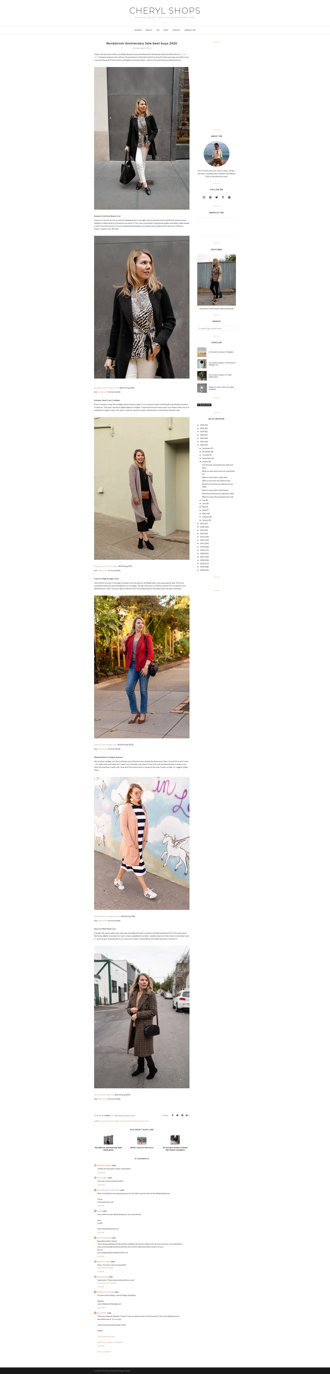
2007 (202, 557)
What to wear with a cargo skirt (214, 477)
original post (103, 392)
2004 (202, 567)
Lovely (99, 1211)
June (204, 503)
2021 (202, 441)
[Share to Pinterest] (182, 1115)
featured (114, 1121)
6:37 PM (100, 1346)
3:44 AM (100, 1232)
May (204, 507)
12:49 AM (101, 1185)
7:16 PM (100, 1287)
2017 (202, 530)
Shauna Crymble (103, 1261)
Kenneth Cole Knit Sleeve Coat (106, 388)
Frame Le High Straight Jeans (105, 744)
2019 (202, 523)
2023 (202, 435)
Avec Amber (102, 1313)
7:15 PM (100, 1271)
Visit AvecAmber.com (105, 1336)
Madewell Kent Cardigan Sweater (107, 916)
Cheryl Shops (165, 11)
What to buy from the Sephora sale (216, 481)
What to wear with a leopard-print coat (217, 497)
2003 (202, 570)
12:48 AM (101, 1172)
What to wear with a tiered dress (215, 490)
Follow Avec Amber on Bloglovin (110, 1342)
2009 (202, 550)
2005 (202, 563)
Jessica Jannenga (104, 1238)
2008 (202, 553)
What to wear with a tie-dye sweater (221, 388)
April (204, 510)
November (206, 451)
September (206, 458)
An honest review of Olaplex (221, 352)
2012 (202, 540)
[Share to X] (177, 1115)
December (206, 448)
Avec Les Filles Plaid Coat (104, 1095)
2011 (202, 543)
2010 (202, 547)
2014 (202, 533)
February (205, 517)
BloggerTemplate (124, 1371)
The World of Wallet (105, 1268)
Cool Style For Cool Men (107, 1283)
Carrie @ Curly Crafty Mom (108, 1190)
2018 (202, 527)
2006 (202, 560)
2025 (202, 428)
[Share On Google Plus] (187, 1115)
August (205, 461)
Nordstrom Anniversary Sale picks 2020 (218, 493)
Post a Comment (104, 1351)
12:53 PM (101, 1308)
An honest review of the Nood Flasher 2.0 (222, 364)
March (204, 513)
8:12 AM (100, 1256)
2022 (202, 438)
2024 (202, 431)
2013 (202, 537)
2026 (202, 425)
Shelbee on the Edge (105, 1292)
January (205, 520)
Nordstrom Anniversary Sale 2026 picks (216, 309)
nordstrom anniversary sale (134, 1121)
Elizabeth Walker (104, 1165)
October (205, 455)
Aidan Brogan (102, 1277)
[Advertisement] (216, 86)
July (203, 500)
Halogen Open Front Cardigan (106, 566)
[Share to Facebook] (173, 1115)
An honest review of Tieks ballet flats (220, 376)
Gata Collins (102, 1178)
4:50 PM (100, 1206)
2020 (202, 445)
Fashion (105, 1121)
